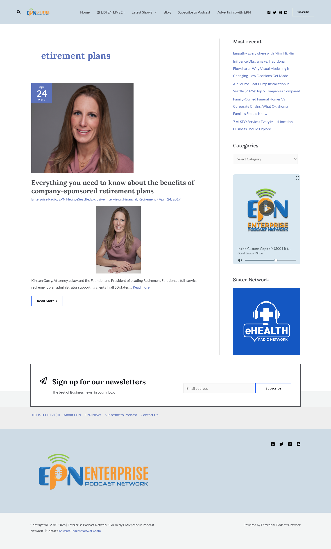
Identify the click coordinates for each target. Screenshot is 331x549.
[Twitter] (274, 12)
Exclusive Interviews (106, 199)
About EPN (72, 414)
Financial (130, 199)
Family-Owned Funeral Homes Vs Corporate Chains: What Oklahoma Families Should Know (260, 106)
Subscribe (273, 388)
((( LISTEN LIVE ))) (46, 414)
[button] (19, 12)
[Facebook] (269, 12)
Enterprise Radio (44, 199)
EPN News (67, 199)
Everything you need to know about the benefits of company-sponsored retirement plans (112, 186)
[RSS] (286, 12)
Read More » (47, 299)
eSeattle (82, 199)
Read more (141, 287)
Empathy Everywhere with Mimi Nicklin (263, 53)
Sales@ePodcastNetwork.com (80, 531)
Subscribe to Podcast (121, 414)
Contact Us (149, 414)
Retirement (147, 199)
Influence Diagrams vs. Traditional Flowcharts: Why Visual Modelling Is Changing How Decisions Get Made (261, 68)
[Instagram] (280, 12)
